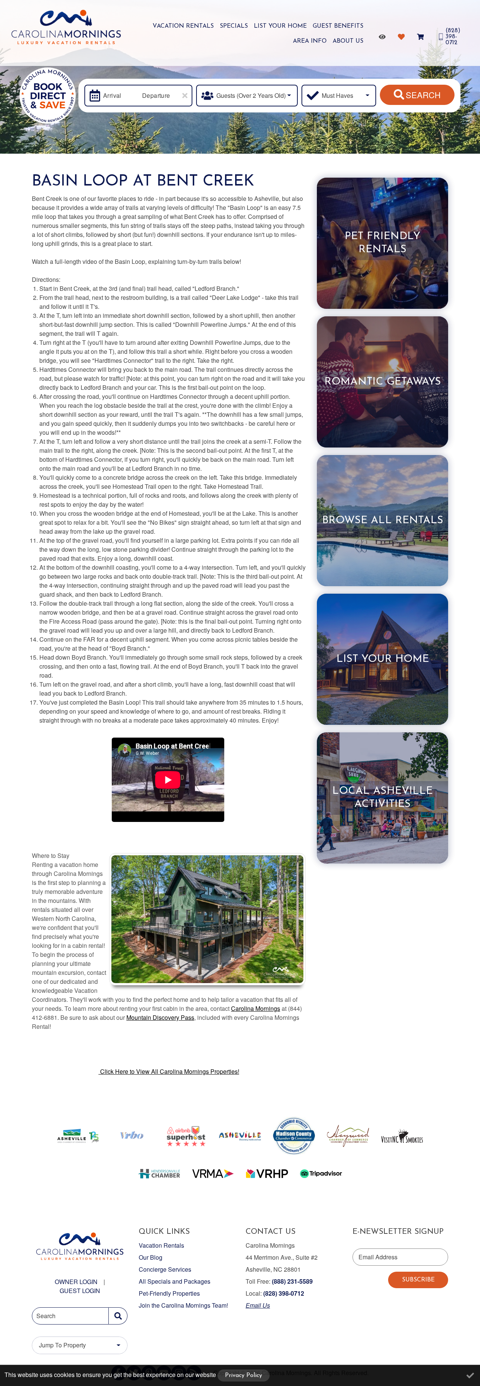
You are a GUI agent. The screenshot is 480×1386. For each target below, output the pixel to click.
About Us (348, 41)
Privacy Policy (243, 1376)
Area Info (310, 41)
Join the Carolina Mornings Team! (183, 1305)
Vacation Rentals (183, 26)
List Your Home (280, 26)
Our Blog (150, 1257)
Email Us (258, 1305)
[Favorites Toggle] (402, 36)
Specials (234, 26)
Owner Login (76, 1281)
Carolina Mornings (255, 1008)
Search (423, 94)
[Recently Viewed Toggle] (383, 36)
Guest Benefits (338, 26)
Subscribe (418, 1280)
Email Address (378, 1257)
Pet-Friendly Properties (169, 1293)
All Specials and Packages (174, 1281)
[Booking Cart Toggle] (422, 36)
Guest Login (80, 1290)
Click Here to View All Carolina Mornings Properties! (169, 1071)
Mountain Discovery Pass (160, 1017)
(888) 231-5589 (292, 1281)
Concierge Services (165, 1269)
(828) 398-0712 (283, 1293)
